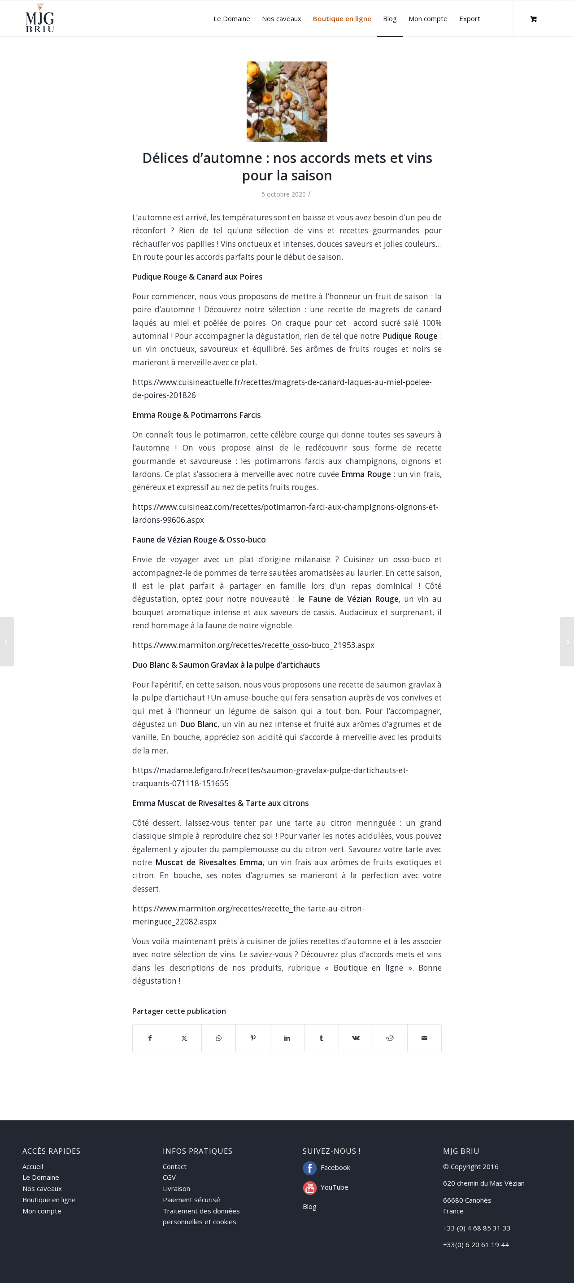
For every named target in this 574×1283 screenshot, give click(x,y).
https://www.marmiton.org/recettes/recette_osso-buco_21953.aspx (253, 645)
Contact (175, 1166)
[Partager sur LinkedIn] (287, 1038)
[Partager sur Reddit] (390, 1038)
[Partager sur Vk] (356, 1038)
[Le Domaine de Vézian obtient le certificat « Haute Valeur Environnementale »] (567, 641)
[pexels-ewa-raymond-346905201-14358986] (287, 101)
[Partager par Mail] (425, 1038)
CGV (169, 1177)
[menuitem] (232, 18)
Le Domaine (40, 1177)
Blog (310, 1206)
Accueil (32, 1166)
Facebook (335, 1167)
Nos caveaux (42, 1188)
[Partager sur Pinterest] (253, 1038)
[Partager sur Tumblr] (321, 1038)
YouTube (334, 1186)
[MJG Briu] (39, 18)
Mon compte (41, 1210)
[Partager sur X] (184, 1038)
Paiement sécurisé (191, 1199)
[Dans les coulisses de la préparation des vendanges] (7, 641)
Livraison (176, 1188)
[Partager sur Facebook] (150, 1038)
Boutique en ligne (371, 968)
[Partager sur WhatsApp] (218, 1038)
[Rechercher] (495, 18)
